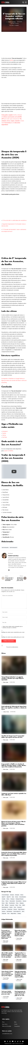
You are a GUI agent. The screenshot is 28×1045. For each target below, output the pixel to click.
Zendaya (19, 913)
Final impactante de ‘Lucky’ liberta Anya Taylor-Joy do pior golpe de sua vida (20, 993)
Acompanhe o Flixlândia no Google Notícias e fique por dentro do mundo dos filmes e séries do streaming (13, 380)
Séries (23, 911)
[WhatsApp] (15, 1041)
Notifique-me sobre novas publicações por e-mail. (12, 637)
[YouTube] (12, 1041)
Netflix (11, 60)
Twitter (4, 433)
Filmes (17, 903)
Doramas (24, 901)
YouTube (4, 437)
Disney (3, 901)
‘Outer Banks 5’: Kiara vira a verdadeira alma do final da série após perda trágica (7, 973)
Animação (12, 894)
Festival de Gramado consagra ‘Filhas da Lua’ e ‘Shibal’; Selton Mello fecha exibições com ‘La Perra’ (13, 883)
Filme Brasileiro (12, 903)
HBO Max (6, 905)
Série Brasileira (9, 911)
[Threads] (20, 1041)
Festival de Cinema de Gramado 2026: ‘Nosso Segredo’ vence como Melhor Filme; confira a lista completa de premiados (13, 854)
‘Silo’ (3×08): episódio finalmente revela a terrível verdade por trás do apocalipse (7, 955)
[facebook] (5, 1041)
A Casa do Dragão (5, 894)
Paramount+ (19, 907)
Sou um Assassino (5, 547)
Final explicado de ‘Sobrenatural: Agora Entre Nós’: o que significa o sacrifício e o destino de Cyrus (13, 708)
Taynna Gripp (19, 938)
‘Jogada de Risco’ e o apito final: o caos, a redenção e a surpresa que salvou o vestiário (21, 955)
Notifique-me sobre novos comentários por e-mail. (13, 632)
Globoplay (22, 903)
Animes (21, 894)
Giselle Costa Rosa (12, 21)
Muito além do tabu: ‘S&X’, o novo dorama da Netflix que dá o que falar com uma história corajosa (20, 933)
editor (7, 903)
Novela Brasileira (5, 907)
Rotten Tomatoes (21, 909)
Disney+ (7, 901)
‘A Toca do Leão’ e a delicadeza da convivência (14, 220)
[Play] (14, 471)
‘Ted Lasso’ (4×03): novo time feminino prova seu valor (6, 993)
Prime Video (4, 909)
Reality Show (10, 909)
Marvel (17, 905)
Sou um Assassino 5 (13, 547)
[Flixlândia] (5, 2)
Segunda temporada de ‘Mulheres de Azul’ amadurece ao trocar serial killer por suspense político (20, 974)
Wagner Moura (13, 913)
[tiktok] (17, 1041)
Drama (3, 903)
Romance (15, 909)
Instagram (5, 431)
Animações (17, 894)
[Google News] (23, 1041)
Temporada (4, 913)
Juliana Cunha (6, 711)
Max (20, 905)
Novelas (11, 907)
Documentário (12, 901)
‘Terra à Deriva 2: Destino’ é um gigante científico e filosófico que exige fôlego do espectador (12, 678)
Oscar (15, 907)
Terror (8, 913)
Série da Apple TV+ (17, 911)
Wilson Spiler (5, 682)
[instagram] (10, 1041)
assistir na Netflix (8, 450)
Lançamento (12, 905)
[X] (7, 1041)
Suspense (3, 911)
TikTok (4, 435)
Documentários (18, 901)
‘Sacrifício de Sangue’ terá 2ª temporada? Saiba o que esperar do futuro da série (12, 736)
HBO (3, 905)
